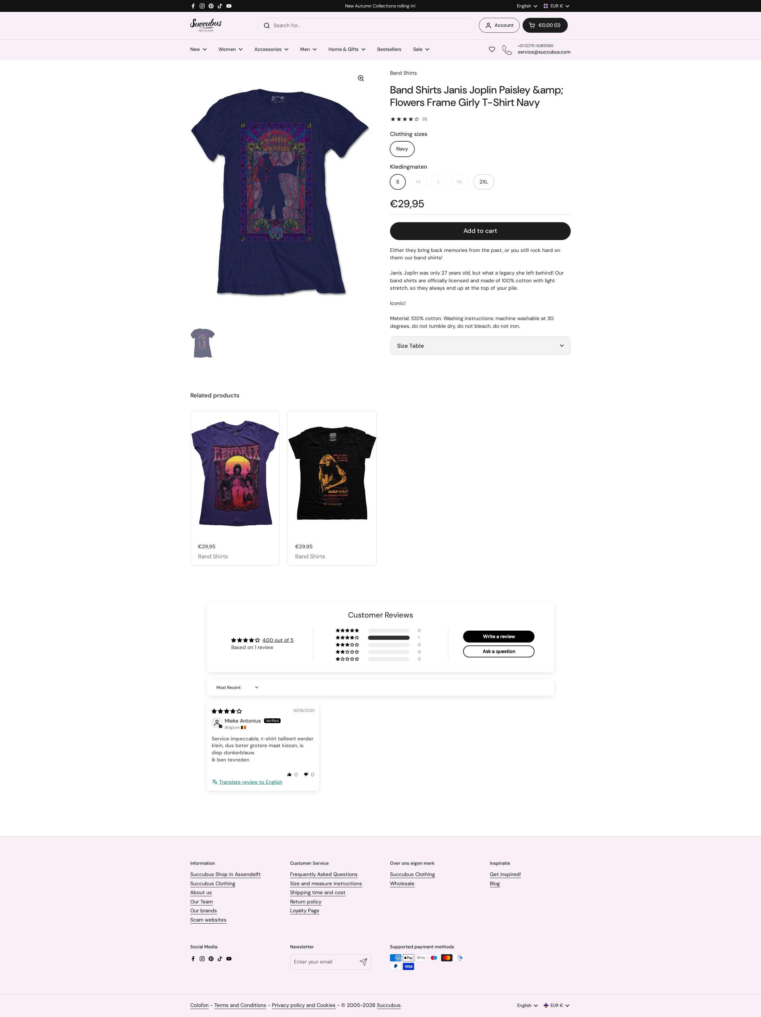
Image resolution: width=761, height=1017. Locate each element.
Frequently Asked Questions (324, 874)
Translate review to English (250, 782)
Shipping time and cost (317, 892)
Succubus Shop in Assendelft (225, 874)
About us (201, 892)
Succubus (389, 1005)
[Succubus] (205, 25)
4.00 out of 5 (277, 640)
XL (460, 181)
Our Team (201, 901)
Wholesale (402, 883)
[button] (545, 25)
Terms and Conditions (240, 1005)
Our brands (203, 910)
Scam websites (208, 919)
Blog (495, 883)
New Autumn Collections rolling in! (380, 6)
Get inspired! (505, 874)
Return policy (305, 901)
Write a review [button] (499, 636)
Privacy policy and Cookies (304, 1005)
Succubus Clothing (212, 883)
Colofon (199, 1005)
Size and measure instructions (326, 883)
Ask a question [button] (499, 651)
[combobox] (366, 25)
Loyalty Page (304, 910)
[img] (227, 711)
